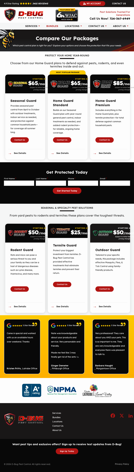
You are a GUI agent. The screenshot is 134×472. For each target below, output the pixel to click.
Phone (71, 178)
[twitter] (121, 415)
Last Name (41, 178)
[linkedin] (130, 415)
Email (102, 178)
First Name (9, 178)
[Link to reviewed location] (22, 325)
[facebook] (113, 415)
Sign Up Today (67, 451)
